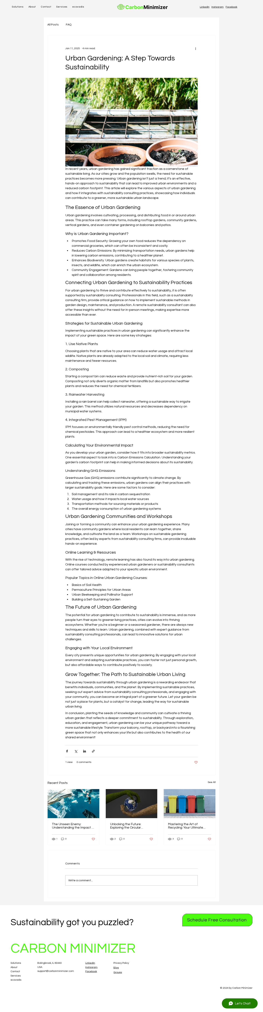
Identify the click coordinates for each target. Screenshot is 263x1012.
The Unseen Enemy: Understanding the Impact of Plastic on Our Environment (73, 825)
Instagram (217, 7)
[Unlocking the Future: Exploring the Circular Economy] (131, 803)
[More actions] (195, 48)
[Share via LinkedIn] (84, 751)
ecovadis (16, 980)
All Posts (53, 24)
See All (212, 782)
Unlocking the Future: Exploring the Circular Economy (125, 825)
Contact (15, 971)
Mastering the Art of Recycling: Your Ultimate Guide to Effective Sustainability (185, 825)
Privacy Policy (121, 963)
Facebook (231, 7)
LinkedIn (205, 7)
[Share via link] (93, 751)
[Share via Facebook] (67, 751)
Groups (117, 972)
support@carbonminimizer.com (55, 971)
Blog (116, 967)
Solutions (16, 963)
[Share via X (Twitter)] (75, 751)
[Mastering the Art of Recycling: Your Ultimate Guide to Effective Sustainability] (189, 803)
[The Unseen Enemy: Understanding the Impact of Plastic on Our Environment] (73, 803)
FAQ (69, 24)
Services (16, 976)
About (14, 967)
